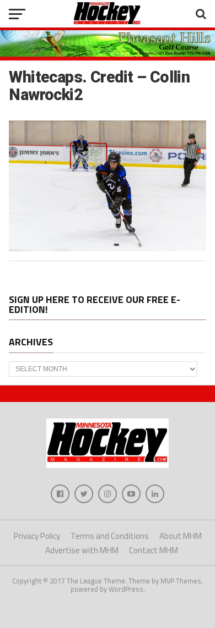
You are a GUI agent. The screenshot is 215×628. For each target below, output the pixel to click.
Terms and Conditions (110, 536)
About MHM (180, 536)
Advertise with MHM (82, 550)
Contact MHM (153, 550)
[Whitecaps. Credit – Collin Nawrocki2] (107, 248)
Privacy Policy (37, 536)
